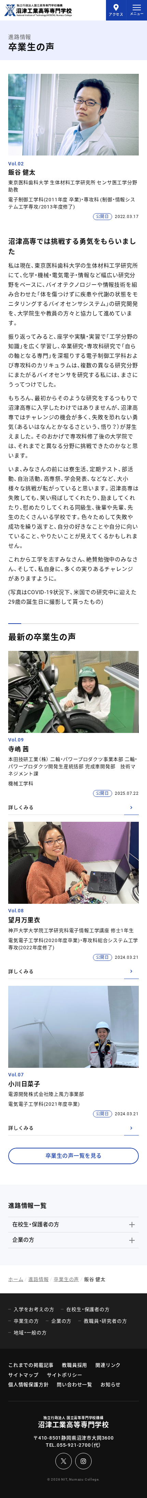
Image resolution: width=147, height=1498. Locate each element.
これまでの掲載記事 (31, 1365)
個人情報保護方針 (28, 1384)
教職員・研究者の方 (105, 1321)
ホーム (15, 1279)
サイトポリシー (64, 1375)
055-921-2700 (74, 1445)
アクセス (116, 14)
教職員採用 (74, 1365)
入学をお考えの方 (34, 1309)
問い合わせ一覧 (74, 1384)
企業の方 (23, 1240)
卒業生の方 (26, 1321)
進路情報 (38, 1279)
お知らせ (111, 1384)
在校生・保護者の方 (35, 1224)
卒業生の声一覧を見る (73, 1156)
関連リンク (108, 1365)
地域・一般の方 (30, 1332)
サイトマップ (23, 1375)
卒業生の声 (66, 1279)
